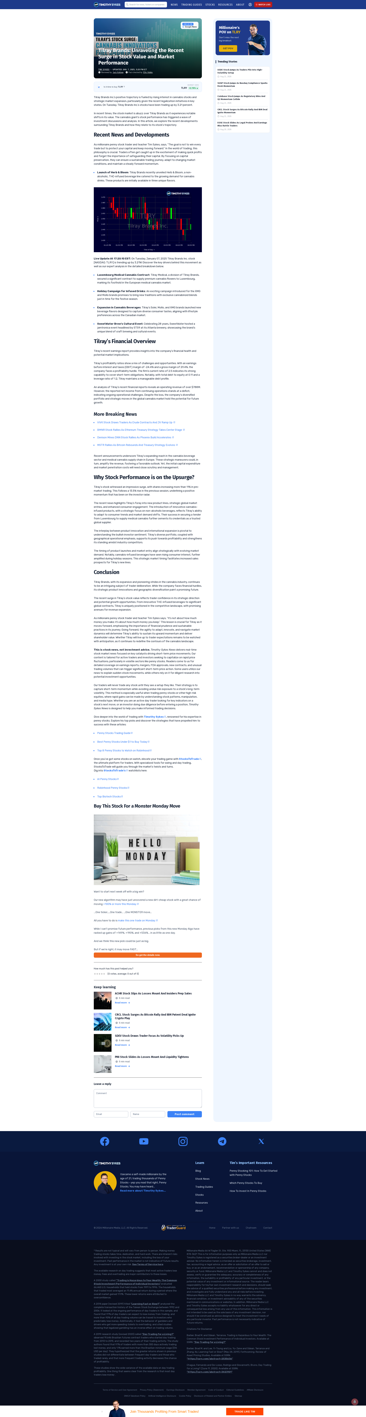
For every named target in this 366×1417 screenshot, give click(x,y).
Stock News (202, 1178)
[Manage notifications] (354, 1401)
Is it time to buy (114, 87)
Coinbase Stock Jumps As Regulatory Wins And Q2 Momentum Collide (241, 97)
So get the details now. (148, 955)
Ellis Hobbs (148, 72)
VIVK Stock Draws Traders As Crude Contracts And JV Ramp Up (135, 422)
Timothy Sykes (154, 716)
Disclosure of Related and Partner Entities (213, 1396)
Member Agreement (196, 1390)
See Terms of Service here (147, 1264)
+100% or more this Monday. (120, 904)
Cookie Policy (185, 1396)
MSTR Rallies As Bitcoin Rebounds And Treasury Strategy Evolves (136, 445)
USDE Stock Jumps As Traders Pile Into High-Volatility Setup (240, 71)
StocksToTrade (189, 759)
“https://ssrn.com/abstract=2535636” (210, 1358)
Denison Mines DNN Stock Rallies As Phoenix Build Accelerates (134, 437)
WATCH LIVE (264, 4)
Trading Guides (204, 1186)
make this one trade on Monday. (137, 920)
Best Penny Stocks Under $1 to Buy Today (122, 741)
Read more (121, 1002)
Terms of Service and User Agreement (120, 1390)
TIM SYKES (104, 69)
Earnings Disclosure (176, 1390)
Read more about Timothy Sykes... (143, 1190)
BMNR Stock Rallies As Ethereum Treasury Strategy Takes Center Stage (140, 429)
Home (212, 1227)
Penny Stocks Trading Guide (113, 733)
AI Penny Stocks (107, 779)
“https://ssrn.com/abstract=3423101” (210, 1372)
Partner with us (230, 1227)
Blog (198, 1170)
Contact (267, 1227)
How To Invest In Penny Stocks (248, 1191)
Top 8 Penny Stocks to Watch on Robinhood (123, 750)
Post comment (184, 1114)
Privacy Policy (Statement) (152, 1390)
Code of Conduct (216, 1390)
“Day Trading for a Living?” (158, 1334)
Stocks (199, 1194)
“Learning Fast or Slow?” (145, 1303)
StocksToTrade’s (115, 770)
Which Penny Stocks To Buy (246, 1183)
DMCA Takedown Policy (134, 1396)
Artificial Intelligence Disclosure (162, 1396)
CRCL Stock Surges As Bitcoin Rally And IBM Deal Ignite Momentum (242, 111)
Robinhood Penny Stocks (112, 787)
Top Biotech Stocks (109, 796)
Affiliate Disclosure (255, 1390)
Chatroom (251, 1227)
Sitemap (238, 1396)
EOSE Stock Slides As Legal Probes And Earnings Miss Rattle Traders (242, 124)
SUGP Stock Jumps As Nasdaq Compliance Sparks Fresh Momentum (242, 84)
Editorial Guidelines (235, 1390)
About (199, 1210)
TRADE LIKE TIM (244, 1411)
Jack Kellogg (118, 72)
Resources (201, 1202)
